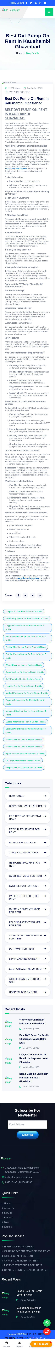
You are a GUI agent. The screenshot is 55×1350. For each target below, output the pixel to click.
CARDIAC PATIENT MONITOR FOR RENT (25, 937)
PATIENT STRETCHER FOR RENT (23, 1265)
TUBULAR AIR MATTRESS (23, 852)
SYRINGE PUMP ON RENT (24, 886)
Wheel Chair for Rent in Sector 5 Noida (24, 665)
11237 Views (14, 88)
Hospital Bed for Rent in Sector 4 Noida (24, 686)
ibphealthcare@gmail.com (18, 1177)
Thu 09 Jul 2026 (27, 1317)
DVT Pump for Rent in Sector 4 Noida (23, 679)
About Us (9, 1208)
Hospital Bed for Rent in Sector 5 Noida (24, 611)
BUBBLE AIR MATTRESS (23, 842)
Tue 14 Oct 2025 (34, 88)
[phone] (47, 1323)
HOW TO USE (16, 796)
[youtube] (45, 3)
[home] (11, 10)
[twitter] (31, 3)
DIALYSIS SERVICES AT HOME (26, 806)
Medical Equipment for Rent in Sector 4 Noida (27, 693)
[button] (41, 1344)
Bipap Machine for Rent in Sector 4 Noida (25, 753)
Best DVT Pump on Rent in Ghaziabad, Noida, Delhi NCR (34, 1039)
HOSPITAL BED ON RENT (23, 992)
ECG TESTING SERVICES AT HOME (25, 818)
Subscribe (27, 1135)
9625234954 (11, 1182)
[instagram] (40, 3)
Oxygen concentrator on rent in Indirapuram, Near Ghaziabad (33, 1058)
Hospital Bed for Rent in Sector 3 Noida (24, 768)
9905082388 (25, 1182)
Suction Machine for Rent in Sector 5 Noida (26, 647)
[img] (6, 1158)
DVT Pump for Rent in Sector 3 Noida (23, 760)
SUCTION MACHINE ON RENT (26, 969)
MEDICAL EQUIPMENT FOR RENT (24, 831)
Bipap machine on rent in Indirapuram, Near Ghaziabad (33, 1078)
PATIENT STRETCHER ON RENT (23, 897)
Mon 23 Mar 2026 (30, 1067)
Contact (8, 1227)
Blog (6, 1222)
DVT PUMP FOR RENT (19, 92)
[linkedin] (36, 3)
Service (8, 1213)
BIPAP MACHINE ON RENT (24, 959)
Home (19, 53)
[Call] (47, 1331)
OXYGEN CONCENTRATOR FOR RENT (24, 911)
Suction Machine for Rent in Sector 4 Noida (26, 722)
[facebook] (26, 3)
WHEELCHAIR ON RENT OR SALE (24, 980)
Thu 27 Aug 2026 (27, 1300)
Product (8, 1217)
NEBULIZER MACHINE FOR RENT (24, 864)
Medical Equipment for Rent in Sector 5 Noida (27, 618)
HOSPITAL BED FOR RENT (19, 1246)
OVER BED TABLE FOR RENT (25, 876)
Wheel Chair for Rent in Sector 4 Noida (24, 739)
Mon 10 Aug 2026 (30, 1028)
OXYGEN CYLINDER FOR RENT (22, 1260)
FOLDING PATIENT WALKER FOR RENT (24, 924)
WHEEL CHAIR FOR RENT (18, 1256)
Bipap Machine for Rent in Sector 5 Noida (25, 672)
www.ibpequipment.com (16, 169)
